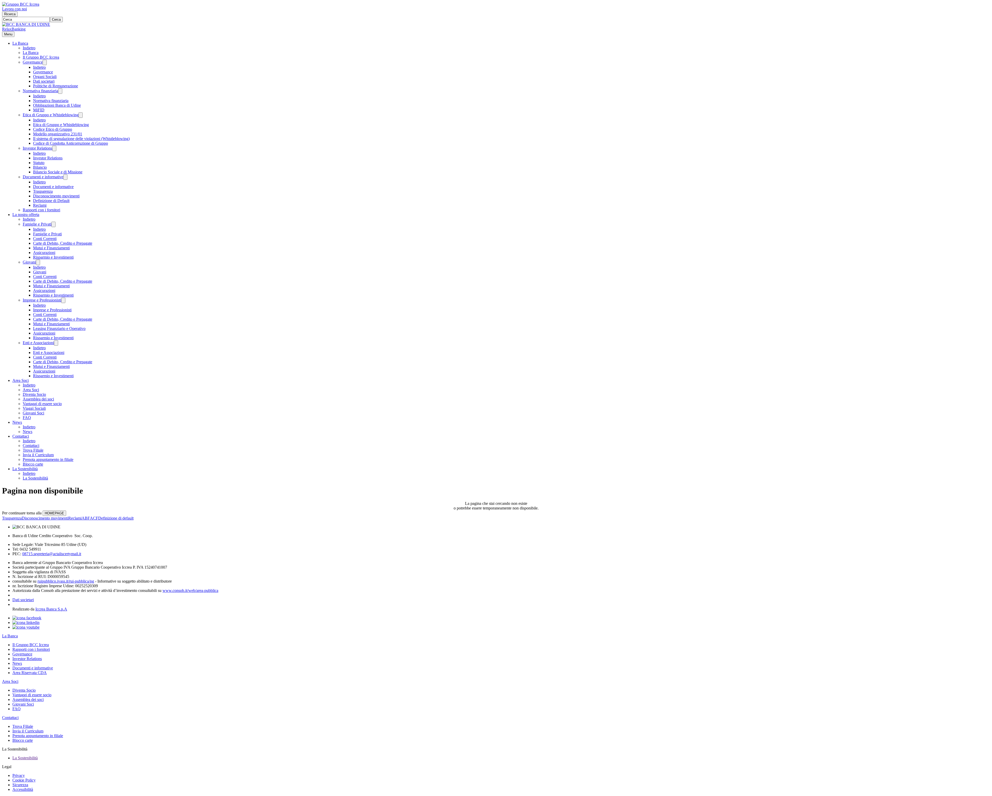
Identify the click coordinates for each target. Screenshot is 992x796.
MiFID (38, 110)
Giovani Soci (33, 413)
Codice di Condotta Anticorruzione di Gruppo (70, 143)
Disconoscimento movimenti (56, 196)
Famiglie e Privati (37, 224)
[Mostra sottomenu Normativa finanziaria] (60, 91)
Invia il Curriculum (38, 455)
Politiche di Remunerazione (55, 86)
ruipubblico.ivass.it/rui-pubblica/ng (65, 581)
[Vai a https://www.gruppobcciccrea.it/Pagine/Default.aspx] (20, 4)
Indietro (29, 48)
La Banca (20, 43)
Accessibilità (22, 789)
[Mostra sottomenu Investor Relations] (54, 148)
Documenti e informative (43, 177)
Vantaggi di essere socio (42, 403)
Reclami (40, 205)
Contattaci (20, 436)
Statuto (38, 162)
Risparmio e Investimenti (53, 257)
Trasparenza (43, 191)
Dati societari (44, 81)
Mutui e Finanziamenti (51, 248)
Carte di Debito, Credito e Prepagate (62, 243)
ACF (94, 518)
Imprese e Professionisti (42, 300)
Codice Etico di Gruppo (52, 129)
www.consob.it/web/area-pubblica (190, 590)
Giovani (29, 262)
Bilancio (40, 167)
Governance (33, 62)
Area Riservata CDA (29, 672)
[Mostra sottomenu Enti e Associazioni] (56, 343)
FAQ (27, 417)
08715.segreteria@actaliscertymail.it (51, 554)
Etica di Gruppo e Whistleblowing (51, 115)
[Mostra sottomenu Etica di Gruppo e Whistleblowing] (81, 115)
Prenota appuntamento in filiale (48, 459)
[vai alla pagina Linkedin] (26, 622)
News (17, 422)
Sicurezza (20, 785)
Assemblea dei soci (38, 399)
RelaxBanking (14, 29)
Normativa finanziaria (40, 91)
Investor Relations (37, 148)
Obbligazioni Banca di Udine (57, 105)
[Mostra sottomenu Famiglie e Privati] (53, 224)
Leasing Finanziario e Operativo (59, 328)
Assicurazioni (44, 252)
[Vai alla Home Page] (26, 24)
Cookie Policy (24, 780)
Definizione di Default (51, 200)
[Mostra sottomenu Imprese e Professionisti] (63, 300)
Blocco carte (33, 464)
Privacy (18, 775)
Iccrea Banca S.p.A (51, 609)
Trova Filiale (33, 450)
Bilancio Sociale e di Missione (57, 172)
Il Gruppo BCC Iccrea (41, 57)
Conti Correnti (45, 238)
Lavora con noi (14, 9)
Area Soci (20, 380)
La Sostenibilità (25, 469)
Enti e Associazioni (38, 343)
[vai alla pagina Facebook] (26, 618)
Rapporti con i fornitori (41, 210)
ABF (86, 518)
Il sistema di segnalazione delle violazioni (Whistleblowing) (81, 138)
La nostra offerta (25, 214)
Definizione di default (116, 518)
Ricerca (10, 14)
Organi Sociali (45, 76)
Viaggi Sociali (34, 408)
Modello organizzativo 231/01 (57, 134)
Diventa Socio (34, 394)
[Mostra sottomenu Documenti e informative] (65, 177)
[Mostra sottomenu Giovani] (38, 262)
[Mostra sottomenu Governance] (45, 62)
